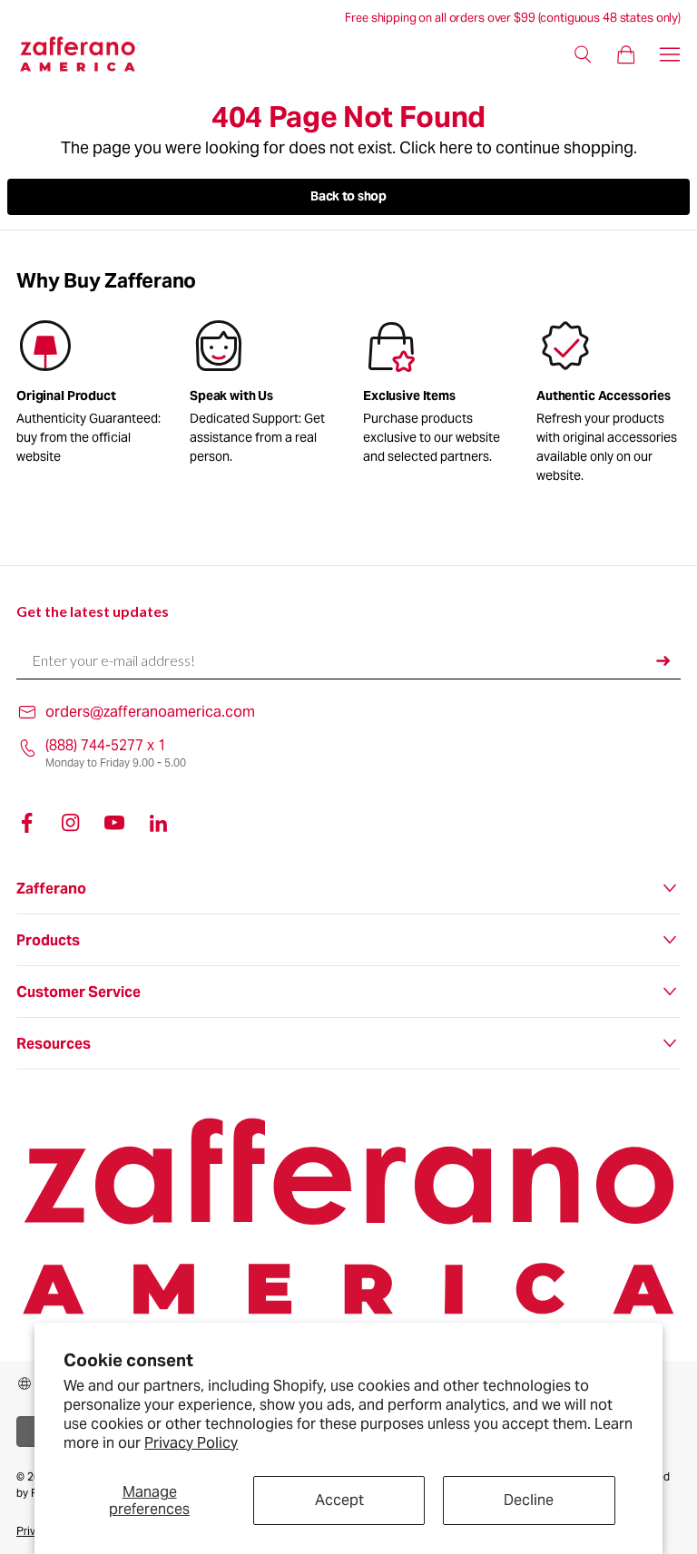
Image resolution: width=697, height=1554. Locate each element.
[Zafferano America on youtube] (114, 823)
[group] (262, 395)
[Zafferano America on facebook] (27, 823)
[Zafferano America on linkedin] (158, 823)
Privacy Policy (191, 1442)
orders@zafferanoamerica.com (150, 711)
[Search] (583, 54)
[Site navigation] (670, 54)
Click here (436, 147)
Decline (529, 1500)
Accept (339, 1500)
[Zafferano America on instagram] (71, 823)
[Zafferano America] (88, 54)
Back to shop (348, 196)
